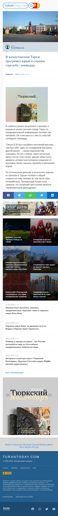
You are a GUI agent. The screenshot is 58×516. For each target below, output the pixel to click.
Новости (9, 444)
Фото (21, 447)
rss (34, 468)
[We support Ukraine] (37, 5)
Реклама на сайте (24, 497)
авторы (14, 468)
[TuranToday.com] (15, 5)
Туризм (35, 444)
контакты (25, 468)
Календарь (8, 497)
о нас (5, 468)
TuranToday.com (21, 457)
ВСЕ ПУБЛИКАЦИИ (15, 373)
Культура (18, 444)
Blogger (50, 490)
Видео (28, 447)
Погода (35, 447)
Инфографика (46, 444)
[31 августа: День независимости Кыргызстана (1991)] (34, 5)
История (27, 444)
